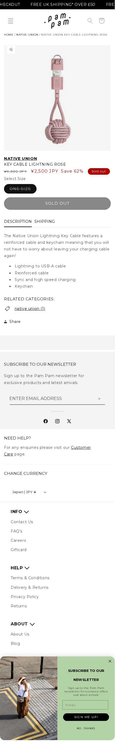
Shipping (44, 221)
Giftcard (19, 549)
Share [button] (15, 321)
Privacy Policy (25, 596)
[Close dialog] (110, 661)
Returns (19, 606)
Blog (15, 643)
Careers (18, 540)
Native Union (20, 158)
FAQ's (16, 531)
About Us (20, 634)
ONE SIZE (23, 190)
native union (27, 34)
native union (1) (30, 308)
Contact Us (22, 521)
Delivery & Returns (30, 587)
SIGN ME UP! (86, 717)
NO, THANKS (86, 728)
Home (8, 34)
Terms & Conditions (30, 577)
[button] (11, 21)
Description (18, 221)
